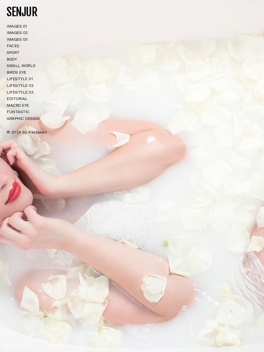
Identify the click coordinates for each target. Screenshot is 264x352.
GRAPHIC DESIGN (23, 118)
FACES (13, 45)
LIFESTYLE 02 (20, 85)
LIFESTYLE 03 (20, 92)
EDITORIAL (17, 98)
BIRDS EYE (16, 72)
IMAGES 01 (17, 26)
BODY (12, 59)
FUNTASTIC (18, 111)
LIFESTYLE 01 (20, 78)
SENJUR (22, 12)
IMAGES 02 (17, 32)
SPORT (13, 52)
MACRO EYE (18, 105)
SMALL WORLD (21, 65)
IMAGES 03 (17, 39)
